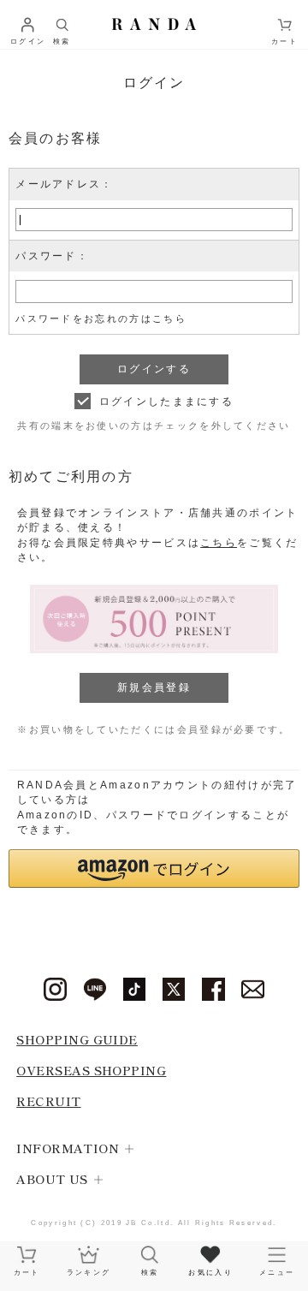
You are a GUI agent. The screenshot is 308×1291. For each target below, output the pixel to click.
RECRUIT (48, 1101)
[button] (154, 868)
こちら (218, 543)
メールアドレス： (64, 184)
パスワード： (52, 256)
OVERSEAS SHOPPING (91, 1070)
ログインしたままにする (166, 401)
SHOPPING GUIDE (77, 1039)
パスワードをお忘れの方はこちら (101, 318)
